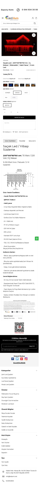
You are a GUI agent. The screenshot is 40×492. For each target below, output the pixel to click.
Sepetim (4, 452)
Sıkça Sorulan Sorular (8, 413)
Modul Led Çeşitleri (7, 384)
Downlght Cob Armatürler (9, 400)
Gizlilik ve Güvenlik (7, 430)
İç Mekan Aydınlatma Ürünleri (21, 29)
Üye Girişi (4, 465)
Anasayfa (4, 439)
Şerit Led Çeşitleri (7, 374)
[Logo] (14, 18)
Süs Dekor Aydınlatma (8, 378)
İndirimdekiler (5, 446)
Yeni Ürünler (5, 442)
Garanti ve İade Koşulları (9, 426)
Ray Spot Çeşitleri (7, 397)
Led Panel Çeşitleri (7, 381)
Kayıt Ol (32, 346)
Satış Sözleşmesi (6, 423)
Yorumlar (22, 141)
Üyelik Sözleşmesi (7, 420)
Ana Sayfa (4, 29)
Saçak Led (12, 78)
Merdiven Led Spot (7, 404)
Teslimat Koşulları (7, 416)
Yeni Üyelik (4, 462)
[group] (19, 44)
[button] (18, 55)
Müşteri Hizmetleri (7, 449)
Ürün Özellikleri (10, 141)
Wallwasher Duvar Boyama (10, 394)
